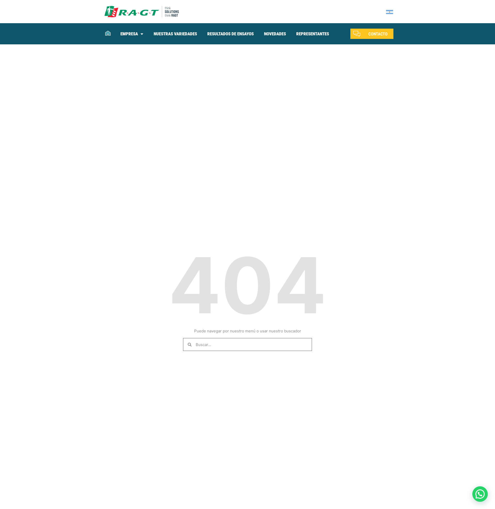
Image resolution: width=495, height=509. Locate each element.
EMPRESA (129, 33)
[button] (480, 494)
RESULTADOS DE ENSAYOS (230, 33)
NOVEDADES (275, 33)
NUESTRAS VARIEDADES (175, 33)
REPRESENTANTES (312, 33)
